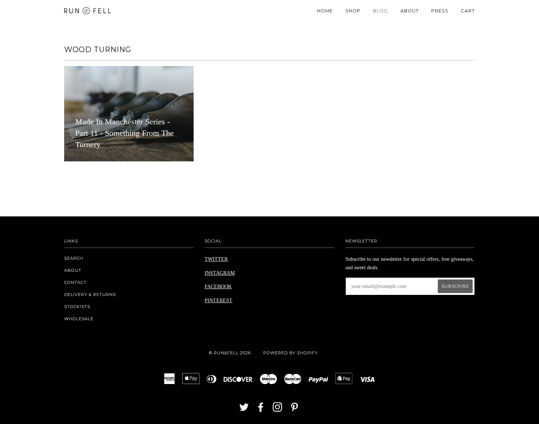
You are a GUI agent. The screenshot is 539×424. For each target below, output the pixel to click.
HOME (325, 11)
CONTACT (75, 282)
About (72, 270)
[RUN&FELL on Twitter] (244, 409)
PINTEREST (218, 300)
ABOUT (409, 11)
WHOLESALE (79, 318)
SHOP (352, 11)
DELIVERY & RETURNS (90, 294)
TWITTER (216, 259)
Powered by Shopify (290, 352)
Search (73, 258)
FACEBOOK (218, 286)
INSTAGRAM (220, 273)
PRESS (439, 11)
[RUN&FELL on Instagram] (278, 409)
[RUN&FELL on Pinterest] (295, 409)
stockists (77, 306)
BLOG (380, 11)
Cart (468, 11)
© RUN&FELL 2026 (230, 352)
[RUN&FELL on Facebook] (261, 409)
